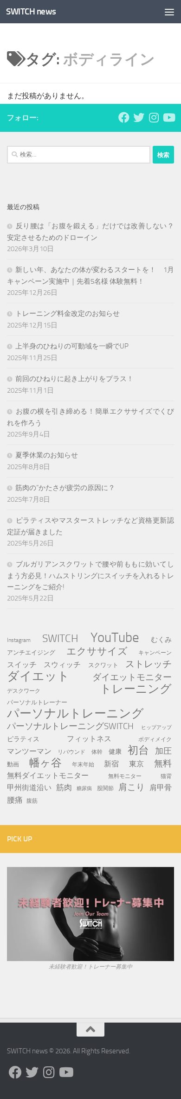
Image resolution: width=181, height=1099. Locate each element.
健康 (115, 752)
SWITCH (60, 638)
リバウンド (71, 752)
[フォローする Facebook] (123, 117)
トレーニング (136, 689)
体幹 (97, 752)
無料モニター (125, 775)
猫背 (166, 775)
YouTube (114, 637)
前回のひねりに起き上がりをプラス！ (74, 379)
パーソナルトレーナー (37, 702)
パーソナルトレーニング (75, 713)
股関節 (105, 788)
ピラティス (23, 739)
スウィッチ (62, 664)
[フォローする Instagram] (153, 117)
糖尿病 (84, 788)
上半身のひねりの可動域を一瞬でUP (72, 346)
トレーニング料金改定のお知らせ (67, 313)
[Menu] (169, 11)
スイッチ (22, 664)
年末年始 (83, 764)
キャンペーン (155, 652)
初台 (138, 750)
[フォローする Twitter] (138, 117)
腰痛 (15, 800)
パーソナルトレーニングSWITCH (70, 726)
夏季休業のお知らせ (46, 455)
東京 (136, 763)
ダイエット (38, 676)
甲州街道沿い (29, 787)
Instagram (19, 640)
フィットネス (89, 738)
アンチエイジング (31, 652)
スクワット (103, 665)
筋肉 (64, 787)
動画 (13, 764)
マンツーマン (29, 751)
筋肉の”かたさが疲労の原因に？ (65, 488)
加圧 (163, 751)
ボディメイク (155, 739)
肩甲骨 (160, 787)
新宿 (111, 763)
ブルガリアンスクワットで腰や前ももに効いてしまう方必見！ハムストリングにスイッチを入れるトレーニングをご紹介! (90, 575)
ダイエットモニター (132, 677)
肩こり (131, 787)
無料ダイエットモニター (48, 775)
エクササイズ (97, 651)
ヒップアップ (156, 727)
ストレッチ (148, 663)
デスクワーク (23, 690)
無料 (163, 763)
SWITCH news (31, 11)
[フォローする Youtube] (168, 117)
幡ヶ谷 (45, 763)
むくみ (161, 639)
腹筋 (32, 800)
